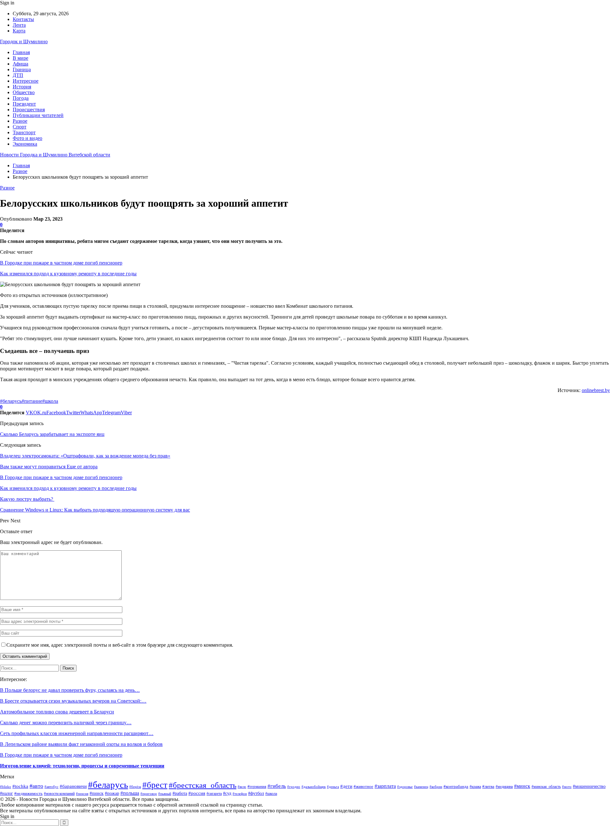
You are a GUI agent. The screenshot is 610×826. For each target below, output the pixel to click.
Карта (19, 30)
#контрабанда (456, 786)
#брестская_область (202, 785)
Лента (19, 25)
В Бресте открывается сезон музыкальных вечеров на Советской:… (73, 701)
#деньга (333, 786)
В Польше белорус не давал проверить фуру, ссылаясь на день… (70, 690)
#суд (227, 793)
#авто (36, 786)
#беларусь (11, 401)
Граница (22, 69)
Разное (20, 121)
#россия (196, 793)
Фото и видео (27, 138)
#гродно (293, 786)
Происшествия (29, 109)
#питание (32, 401)
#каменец (421, 786)
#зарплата (385, 786)
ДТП (18, 75)
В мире (20, 58)
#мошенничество (589, 786)
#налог (6, 793)
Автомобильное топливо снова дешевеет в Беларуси (57, 711)
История (22, 86)
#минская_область (546, 786)
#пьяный (164, 793)
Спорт (19, 126)
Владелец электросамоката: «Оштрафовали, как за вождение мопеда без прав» (85, 455)
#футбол (256, 793)
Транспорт (24, 132)
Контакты (23, 19)
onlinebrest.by (596, 390)
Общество (24, 92)
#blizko (5, 786)
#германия (256, 786)
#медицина (504, 786)
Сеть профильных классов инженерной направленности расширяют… (76, 733)
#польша (129, 793)
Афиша (20, 63)
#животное (363, 786)
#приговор (148, 793)
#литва (488, 786)
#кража (475, 786)
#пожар (112, 793)
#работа (180, 793)
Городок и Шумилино (24, 41)
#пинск (97, 793)
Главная (21, 52)
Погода (21, 98)
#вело (242, 786)
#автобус (51, 786)
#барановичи (73, 786)
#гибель (277, 786)
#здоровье (405, 786)
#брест (154, 785)
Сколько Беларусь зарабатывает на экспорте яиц (52, 434)
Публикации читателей (38, 115)
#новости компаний (59, 793)
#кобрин (436, 786)
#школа (50, 401)
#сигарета (214, 794)
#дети (346, 786)
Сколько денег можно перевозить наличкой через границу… (66, 722)
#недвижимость (28, 793)
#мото (567, 786)
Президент (24, 104)
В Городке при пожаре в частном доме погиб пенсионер (61, 262)
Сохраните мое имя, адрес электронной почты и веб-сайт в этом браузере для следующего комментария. (119, 645)
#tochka (20, 786)
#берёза (135, 786)
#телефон (240, 793)
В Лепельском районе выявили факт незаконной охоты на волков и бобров (81, 744)
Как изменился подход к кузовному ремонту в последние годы (68, 273)
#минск (522, 786)
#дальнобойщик (314, 786)
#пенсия (82, 793)
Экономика (25, 144)
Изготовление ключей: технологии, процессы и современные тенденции (82, 765)
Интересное (25, 81)
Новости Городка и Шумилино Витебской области (55, 154)
